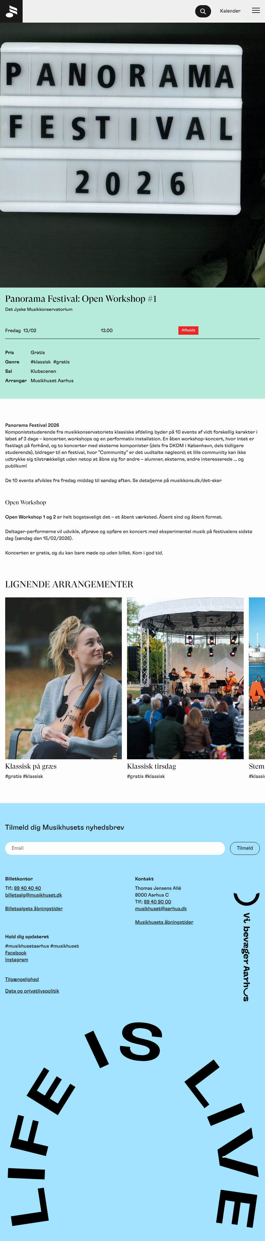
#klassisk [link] (33, 776)
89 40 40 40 (27, 888)
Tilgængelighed (22, 979)
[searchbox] (206, 11)
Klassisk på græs (31, 767)
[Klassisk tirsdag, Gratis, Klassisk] (185, 678)
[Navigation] (256, 11)
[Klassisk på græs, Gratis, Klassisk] (63, 678)
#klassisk (41, 362)
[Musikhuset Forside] (11, 11)
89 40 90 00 (157, 901)
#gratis (61, 362)
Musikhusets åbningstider (164, 922)
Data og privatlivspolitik (32, 991)
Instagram (16, 959)
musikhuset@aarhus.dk (161, 908)
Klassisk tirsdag (151, 767)
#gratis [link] (13, 776)
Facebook (15, 953)
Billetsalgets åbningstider (34, 908)
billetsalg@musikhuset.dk (33, 895)
